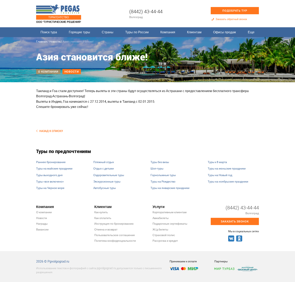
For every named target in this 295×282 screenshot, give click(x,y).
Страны (107, 32)
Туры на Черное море (50, 188)
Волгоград (136, 17)
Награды (42, 223)
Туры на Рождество (163, 181)
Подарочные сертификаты (170, 223)
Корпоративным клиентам (170, 212)
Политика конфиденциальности (115, 240)
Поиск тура (49, 32)
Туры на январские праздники (170, 188)
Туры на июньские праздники (227, 168)
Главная (41, 41)
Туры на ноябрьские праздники (228, 181)
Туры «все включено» (50, 181)
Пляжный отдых (103, 162)
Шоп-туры (157, 168)
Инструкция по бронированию (114, 223)
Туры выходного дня (49, 175)
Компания (167, 32)
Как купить (101, 212)
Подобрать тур (234, 10)
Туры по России (137, 32)
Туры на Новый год (220, 175)
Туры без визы (160, 162)
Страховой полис (164, 235)
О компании (48, 71)
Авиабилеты (161, 218)
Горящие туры (79, 32)
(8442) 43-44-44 (146, 11)
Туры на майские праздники (54, 168)
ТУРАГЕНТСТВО (58, 17)
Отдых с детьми (103, 168)
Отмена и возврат (105, 229)
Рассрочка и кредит (165, 240)
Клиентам (194, 32)
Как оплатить (102, 218)
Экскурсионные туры (106, 181)
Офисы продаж (224, 32)
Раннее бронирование (51, 162)
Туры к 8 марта (217, 162)
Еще (251, 32)
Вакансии (42, 229)
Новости (54, 41)
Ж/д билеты (160, 229)
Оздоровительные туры (108, 175)
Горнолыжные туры (163, 175)
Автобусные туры (104, 188)
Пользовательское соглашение (114, 235)
